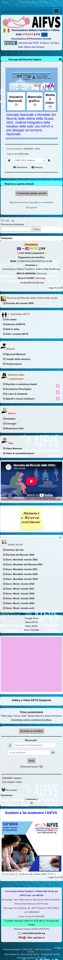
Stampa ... (39, 167)
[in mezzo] (58, 392)
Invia (31, 760)
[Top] (58, 386)
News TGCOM (31, 630)
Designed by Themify (50, 954)
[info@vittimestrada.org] (19, 933)
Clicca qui (42, 273)
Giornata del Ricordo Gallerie (24, 59)
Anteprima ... (23, 167)
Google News (31, 618)
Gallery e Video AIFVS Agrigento (31, 700)
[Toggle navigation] (56, 10)
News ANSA (32, 626)
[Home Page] (31, 22)
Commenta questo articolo (31, 193)
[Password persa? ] (31, 766)
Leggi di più (54, 287)
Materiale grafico (35, 99)
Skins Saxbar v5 (12, 954)
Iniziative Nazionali (16, 99)
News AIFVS (31, 622)
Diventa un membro (31, 731)
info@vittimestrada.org (31, 282)
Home (13, 2)
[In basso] (58, 398)
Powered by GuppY (12, 949)
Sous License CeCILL (30, 954)
